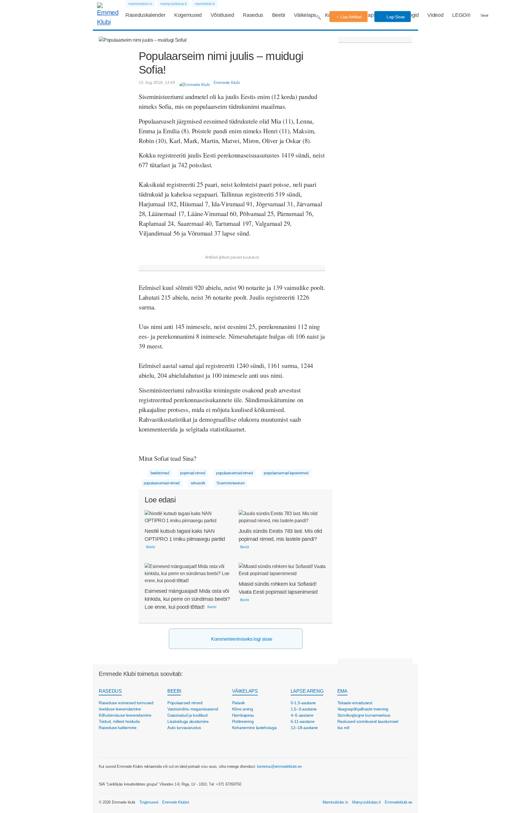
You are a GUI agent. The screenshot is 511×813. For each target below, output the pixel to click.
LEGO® (461, 15)
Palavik (238, 702)
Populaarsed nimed (184, 702)
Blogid (412, 15)
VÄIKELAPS (245, 691)
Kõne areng (242, 709)
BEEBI (174, 691)
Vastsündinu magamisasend (192, 709)
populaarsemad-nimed (162, 483)
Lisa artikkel (350, 16)
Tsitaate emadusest (354, 702)
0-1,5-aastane (303, 702)
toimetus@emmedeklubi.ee (279, 766)
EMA (342, 691)
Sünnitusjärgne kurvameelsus (363, 715)
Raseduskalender (145, 15)
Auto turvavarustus (184, 727)
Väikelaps (305, 15)
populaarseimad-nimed (234, 473)
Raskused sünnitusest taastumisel (367, 721)
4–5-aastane (302, 715)
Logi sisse (395, 16)
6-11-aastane (303, 721)
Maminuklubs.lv (335, 802)
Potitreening (243, 721)
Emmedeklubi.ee (398, 802)
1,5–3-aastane (304, 709)
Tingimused (148, 802)
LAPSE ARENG (307, 691)
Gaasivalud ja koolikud (187, 715)
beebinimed (160, 473)
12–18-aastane (304, 727)
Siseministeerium (230, 483)
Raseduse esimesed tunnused (126, 702)
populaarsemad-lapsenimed (286, 473)
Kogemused (188, 15)
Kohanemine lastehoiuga (254, 727)
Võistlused (222, 15)
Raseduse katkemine (118, 727)
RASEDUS (110, 691)
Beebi (278, 15)
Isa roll (343, 727)
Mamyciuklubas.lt (366, 802)
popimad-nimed (192, 473)
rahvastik (198, 483)
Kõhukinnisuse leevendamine (125, 715)
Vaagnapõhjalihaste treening (362, 709)
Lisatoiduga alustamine (188, 721)
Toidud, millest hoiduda (119, 721)
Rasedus (253, 15)
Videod (435, 15)
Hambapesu (243, 715)
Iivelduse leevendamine (120, 709)
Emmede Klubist (175, 802)
